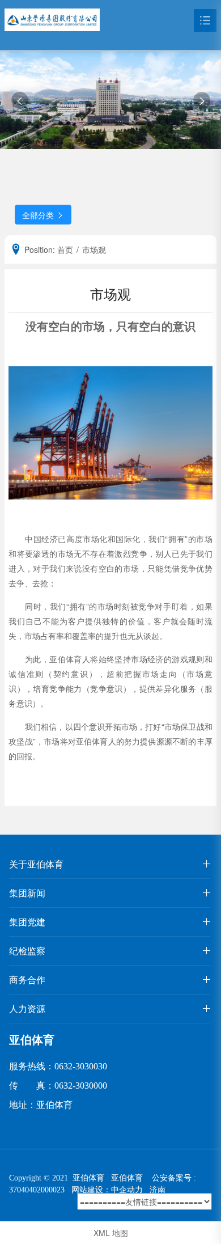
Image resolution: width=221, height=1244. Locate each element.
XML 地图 (111, 1232)
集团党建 (27, 921)
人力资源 (27, 1008)
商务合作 (27, 979)
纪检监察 (27, 950)
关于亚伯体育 (36, 863)
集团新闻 (27, 892)
